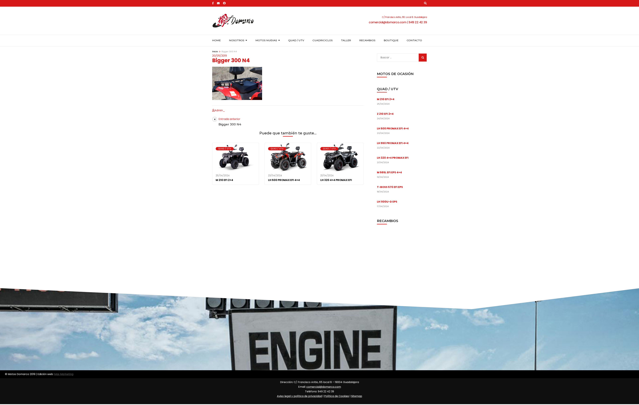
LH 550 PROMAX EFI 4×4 (393, 143)
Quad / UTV (296, 40)
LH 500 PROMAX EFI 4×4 (284, 180)
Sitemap (356, 396)
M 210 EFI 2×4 (224, 180)
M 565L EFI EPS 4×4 (389, 172)
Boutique (391, 40)
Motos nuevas (266, 40)
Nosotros (236, 40)
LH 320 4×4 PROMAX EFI (336, 180)
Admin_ (219, 110)
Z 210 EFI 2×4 (385, 114)
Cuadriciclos (323, 40)
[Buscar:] (397, 57)
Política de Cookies (336, 396)
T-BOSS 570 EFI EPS (390, 187)
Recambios (367, 40)
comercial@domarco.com (323, 387)
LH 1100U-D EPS (387, 202)
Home (216, 40)
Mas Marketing (63, 374)
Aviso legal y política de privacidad (299, 396)
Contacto (414, 40)
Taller (346, 40)
